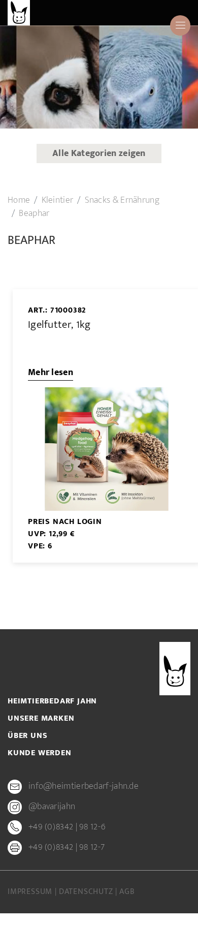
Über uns (27, 736)
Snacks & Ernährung (122, 200)
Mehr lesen (50, 372)
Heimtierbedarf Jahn (52, 701)
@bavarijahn (51, 807)
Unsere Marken (41, 719)
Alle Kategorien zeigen (99, 153)
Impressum (31, 892)
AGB (127, 892)
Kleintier (58, 200)
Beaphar (34, 213)
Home (19, 200)
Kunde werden (40, 753)
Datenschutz (87, 892)
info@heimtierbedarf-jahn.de (83, 787)
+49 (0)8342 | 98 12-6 (66, 827)
